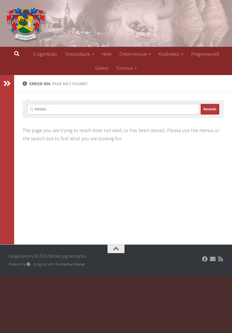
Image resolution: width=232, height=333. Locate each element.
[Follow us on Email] (213, 259)
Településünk (77, 54)
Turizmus (124, 68)
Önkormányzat (133, 54)
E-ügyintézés (45, 54)
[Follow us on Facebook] (205, 259)
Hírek (106, 54)
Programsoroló (205, 54)
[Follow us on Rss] (221, 259)
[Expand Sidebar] (7, 83)
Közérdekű (169, 54)
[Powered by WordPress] (28, 264)
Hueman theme (72, 264)
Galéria (101, 68)
